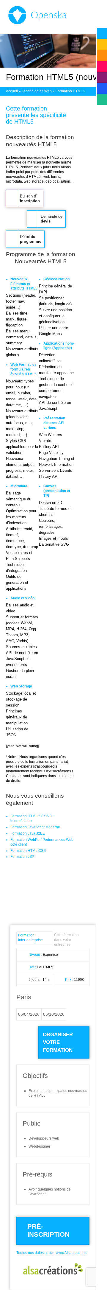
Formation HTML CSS (28, 851)
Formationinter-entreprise (30, 937)
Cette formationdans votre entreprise (66, 940)
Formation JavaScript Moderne (35, 827)
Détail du (30, 239)
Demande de (51, 218)
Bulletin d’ (30, 198)
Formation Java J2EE (27, 833)
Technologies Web (37, 91)
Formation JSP (22, 857)
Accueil (12, 91)
